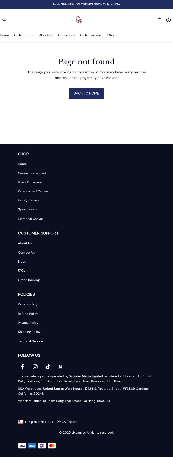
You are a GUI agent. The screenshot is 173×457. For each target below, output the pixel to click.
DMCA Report (67, 422)
